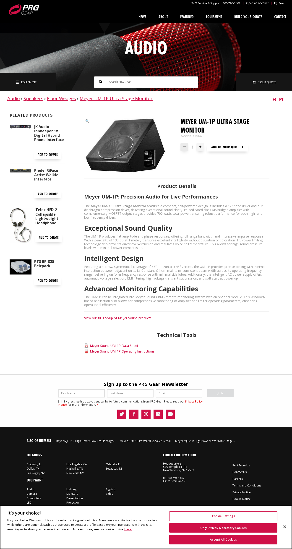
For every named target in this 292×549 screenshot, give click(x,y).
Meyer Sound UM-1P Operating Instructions (122, 351)
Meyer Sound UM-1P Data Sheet (114, 345)
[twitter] (121, 414)
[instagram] (146, 414)
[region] (146, 527)
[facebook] (133, 414)
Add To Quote (48, 154)
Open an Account (257, 3)
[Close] (285, 527)
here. (128, 529)
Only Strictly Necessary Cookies (223, 528)
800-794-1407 (231, 3)
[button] (87, 120)
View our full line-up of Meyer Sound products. (118, 318)
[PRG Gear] (24, 9)
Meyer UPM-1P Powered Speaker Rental (145, 441)
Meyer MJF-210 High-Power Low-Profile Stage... (85, 441)
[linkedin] (158, 414)
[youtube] (170, 414)
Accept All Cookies (223, 539)
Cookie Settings (223, 516)
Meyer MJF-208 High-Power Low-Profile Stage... (205, 441)
